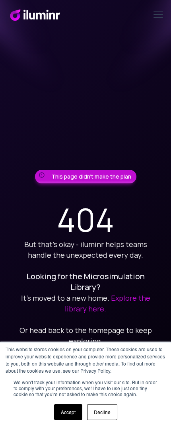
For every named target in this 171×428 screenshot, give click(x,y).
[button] (157, 14)
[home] (34, 14)
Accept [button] (68, 412)
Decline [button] (102, 412)
